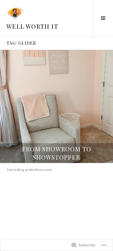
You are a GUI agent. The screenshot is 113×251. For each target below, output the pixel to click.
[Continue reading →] (56, 106)
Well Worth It (32, 26)
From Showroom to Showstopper (56, 153)
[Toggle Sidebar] (103, 18)
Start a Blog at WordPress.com (29, 170)
